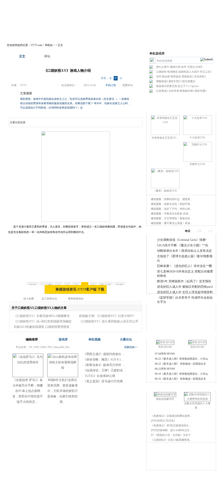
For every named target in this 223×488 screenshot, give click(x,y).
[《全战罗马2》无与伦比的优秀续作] (27, 376)
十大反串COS (197, 137)
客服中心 (137, 477)
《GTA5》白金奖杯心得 (99, 375)
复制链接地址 (76, 298)
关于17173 (74, 477)
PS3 (50, 347)
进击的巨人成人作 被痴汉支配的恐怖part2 (185, 286)
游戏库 (84, 34)
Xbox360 (59, 347)
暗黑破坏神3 (187, 90)
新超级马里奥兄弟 (166, 86)
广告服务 (100, 477)
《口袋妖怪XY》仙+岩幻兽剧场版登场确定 (43, 321)
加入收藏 (28, 298)
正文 (22, 56)
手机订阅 (110, 85)
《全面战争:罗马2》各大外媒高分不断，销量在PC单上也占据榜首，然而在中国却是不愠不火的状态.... (27, 390)
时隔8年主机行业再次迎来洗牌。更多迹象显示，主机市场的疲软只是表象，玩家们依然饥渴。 (62, 390)
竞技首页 (65, 34)
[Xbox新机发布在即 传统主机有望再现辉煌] (62, 376)
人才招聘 (88, 477)
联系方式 (125, 477)
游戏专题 (169, 34)
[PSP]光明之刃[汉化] (163, 420)
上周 (198, 231)
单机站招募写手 (165, 399)
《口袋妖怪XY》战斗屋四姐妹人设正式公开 (108, 321)
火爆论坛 (126, 339)
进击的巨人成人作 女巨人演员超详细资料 (185, 292)
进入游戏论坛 (49, 298)
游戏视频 (103, 34)
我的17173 (22, 34)
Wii (67, 347)
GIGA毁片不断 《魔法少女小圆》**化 (182, 245)
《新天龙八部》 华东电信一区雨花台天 (183, 363)
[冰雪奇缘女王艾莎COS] (165, 134)
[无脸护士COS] (197, 160)
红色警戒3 (162, 90)
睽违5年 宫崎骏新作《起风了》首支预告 (184, 281)
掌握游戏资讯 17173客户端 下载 (80, 289)
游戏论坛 (190, 34)
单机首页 (44, 34)
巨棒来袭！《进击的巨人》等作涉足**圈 (184, 266)
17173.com (36, 45)
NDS (43, 347)
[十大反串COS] (197, 134)
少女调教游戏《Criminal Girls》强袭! (181, 239)
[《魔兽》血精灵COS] (165, 187)
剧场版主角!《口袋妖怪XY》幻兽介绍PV (106, 316)
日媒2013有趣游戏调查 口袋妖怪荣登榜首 (41, 326)
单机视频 (94, 339)
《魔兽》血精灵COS (165, 190)
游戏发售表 (125, 34)
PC (31, 347)
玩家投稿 (148, 34)
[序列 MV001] (165, 342)
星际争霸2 (200, 90)
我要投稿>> (131, 347)
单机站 (49, 45)
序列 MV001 (165, 347)
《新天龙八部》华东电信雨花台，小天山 (184, 358)
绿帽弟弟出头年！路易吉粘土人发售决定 (184, 250)
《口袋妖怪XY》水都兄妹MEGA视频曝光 (42, 316)
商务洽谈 (113, 477)
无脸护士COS (197, 164)
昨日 (187, 231)
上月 (210, 231)
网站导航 (150, 477)
